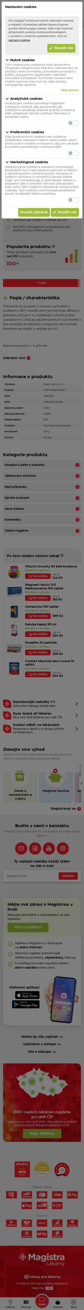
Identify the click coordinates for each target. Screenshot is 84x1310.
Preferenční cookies (27, 132)
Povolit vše (63, 48)
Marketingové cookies (29, 162)
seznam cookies (19, 40)
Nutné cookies (22, 60)
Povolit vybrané (34, 212)
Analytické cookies (26, 98)
